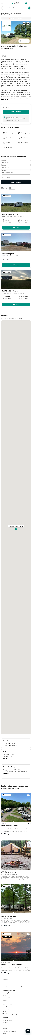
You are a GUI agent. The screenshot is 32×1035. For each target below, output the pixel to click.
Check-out (4, 165)
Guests (3, 175)
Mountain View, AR (5, 915)
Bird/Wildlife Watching (8, 990)
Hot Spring (5, 1025)
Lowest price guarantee (12, 117)
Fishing (4, 1006)
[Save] (28, 23)
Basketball (5, 1017)
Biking (4, 995)
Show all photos (25, 40)
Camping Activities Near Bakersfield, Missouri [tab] (14, 986)
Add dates (16, 228)
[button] (12, 188)
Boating (4, 1028)
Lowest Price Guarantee (16, 18)
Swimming (5, 1022)
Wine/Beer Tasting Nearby (9, 1014)
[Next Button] (29, 807)
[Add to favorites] (28, 795)
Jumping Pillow (6, 998)
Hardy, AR (3, 871)
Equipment (4, 170)
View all (5, 979)
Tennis (4, 1011)
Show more (4, 99)
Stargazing (5, 1009)
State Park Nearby (7, 1004)
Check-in (4, 160)
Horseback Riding (7, 1020)
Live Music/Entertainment (9, 1031)
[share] (24, 23)
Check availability (16, 111)
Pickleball (5, 1000)
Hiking (4, 1033)
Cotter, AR (3, 823)
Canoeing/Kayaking (8, 993)
